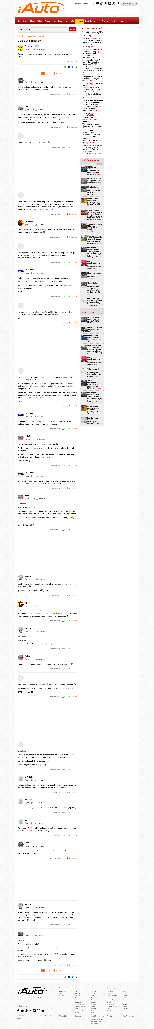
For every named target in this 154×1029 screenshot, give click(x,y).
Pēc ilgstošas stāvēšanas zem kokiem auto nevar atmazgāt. (92, 96)
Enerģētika (110, 991)
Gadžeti (109, 1008)
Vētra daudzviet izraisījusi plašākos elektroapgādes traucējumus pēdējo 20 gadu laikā (94, 302)
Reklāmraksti (79, 1011)
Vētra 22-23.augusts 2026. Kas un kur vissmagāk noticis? (92, 34)
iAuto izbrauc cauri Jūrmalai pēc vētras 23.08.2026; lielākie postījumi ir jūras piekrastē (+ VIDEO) (94, 239)
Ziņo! (69, 3)
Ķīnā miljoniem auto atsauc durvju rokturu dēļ (94, 275)
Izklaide (77, 995)
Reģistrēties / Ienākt (129, 3)
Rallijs (124, 991)
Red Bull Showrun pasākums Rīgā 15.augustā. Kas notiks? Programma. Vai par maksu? (91, 134)
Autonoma (62, 995)
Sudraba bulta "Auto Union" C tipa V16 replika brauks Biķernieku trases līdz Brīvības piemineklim (92, 103)
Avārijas (93, 993)
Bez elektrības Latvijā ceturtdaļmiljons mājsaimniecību (94, 420)
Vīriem (93, 988)
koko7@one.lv (46, 457)
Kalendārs (126, 1008)
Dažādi (109, 1011)
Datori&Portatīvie (112, 995)
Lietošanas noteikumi (45, 998)
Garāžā (93, 1002)
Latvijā (77, 991)
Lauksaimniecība (80, 1006)
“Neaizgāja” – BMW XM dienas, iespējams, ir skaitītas (94, 227)
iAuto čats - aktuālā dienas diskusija (92, 142)
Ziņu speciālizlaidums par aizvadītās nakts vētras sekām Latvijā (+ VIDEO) (94, 264)
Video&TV (63, 1016)
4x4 (124, 997)
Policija (93, 995)
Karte (92, 1011)
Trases (125, 1006)
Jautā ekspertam (129, 1016)
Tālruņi (109, 993)
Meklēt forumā (24, 29)
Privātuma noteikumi (24, 1002)
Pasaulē (77, 993)
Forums (78, 1016)
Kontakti (86, 3)
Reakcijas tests (95, 1013)
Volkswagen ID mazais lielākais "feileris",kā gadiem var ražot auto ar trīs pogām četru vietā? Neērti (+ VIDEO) (94, 252)
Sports (125, 988)
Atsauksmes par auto (97, 1019)
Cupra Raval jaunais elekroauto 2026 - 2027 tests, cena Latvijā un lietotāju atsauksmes (92, 150)
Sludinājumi (63, 988)
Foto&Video (110, 1004)
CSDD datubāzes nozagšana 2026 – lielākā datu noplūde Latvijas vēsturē (92, 78)
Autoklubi (93, 1008)
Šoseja (125, 995)
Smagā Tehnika (79, 1004)
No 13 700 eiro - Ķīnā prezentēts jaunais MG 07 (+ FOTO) (93, 320)
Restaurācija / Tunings (35, 36)
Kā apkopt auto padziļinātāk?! (89, 57)
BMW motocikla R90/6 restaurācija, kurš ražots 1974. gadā (91, 89)
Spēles (109, 1002)
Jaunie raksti (88, 313)
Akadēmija (94, 997)
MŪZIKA (87, 47)
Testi (76, 1008)
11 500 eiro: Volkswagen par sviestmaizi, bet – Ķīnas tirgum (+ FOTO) (93, 384)
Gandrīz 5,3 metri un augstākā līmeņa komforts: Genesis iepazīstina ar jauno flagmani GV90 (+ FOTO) (94, 215)
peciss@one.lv (31, 831)
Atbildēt (74, 94)
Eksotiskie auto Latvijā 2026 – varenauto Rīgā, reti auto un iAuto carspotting (93, 51)
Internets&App (111, 1000)
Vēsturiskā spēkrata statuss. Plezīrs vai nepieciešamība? (90, 119)
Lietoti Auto (62, 991)
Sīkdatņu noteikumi (40, 1002)
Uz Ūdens (78, 1002)
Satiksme (93, 1000)
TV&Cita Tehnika (112, 1006)
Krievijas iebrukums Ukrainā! (89, 114)
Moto (76, 997)
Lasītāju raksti (95, 1025)
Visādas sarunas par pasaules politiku (91, 110)
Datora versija (22, 1006)
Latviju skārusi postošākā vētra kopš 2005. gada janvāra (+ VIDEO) (93, 202)
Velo (76, 1000)
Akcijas (110, 1016)
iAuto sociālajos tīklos (92, 145)
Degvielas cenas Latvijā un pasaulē (92, 84)
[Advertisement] (77, 170)
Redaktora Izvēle (80, 1013)
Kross (124, 993)
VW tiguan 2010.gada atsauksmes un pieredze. (92, 126)
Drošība (93, 991)
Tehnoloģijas (111, 988)
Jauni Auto (62, 993)
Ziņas (77, 988)
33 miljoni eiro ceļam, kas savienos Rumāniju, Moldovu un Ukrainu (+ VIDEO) (94, 190)
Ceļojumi (93, 1004)
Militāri (93, 1006)
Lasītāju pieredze (97, 1016)
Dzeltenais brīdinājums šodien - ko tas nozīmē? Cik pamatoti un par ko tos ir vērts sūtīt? (93, 41)
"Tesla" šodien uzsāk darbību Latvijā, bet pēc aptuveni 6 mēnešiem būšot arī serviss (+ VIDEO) (94, 288)
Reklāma (77, 3)
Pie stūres (21, 36)
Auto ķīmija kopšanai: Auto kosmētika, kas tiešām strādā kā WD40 (92, 62)
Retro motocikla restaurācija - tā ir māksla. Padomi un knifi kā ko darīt (92, 69)
